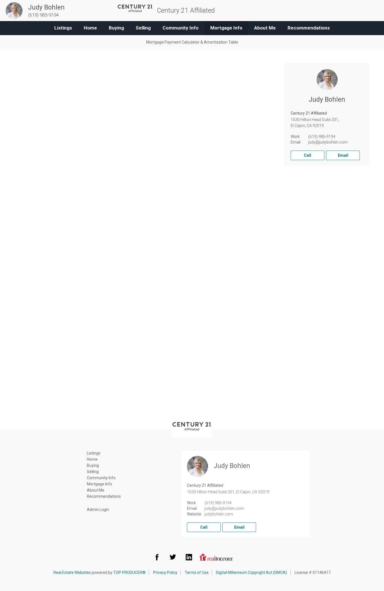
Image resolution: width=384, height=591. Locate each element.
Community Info (180, 28)
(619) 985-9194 (321, 136)
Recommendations (309, 28)
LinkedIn (189, 557)
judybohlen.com (218, 514)
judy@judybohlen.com (328, 142)
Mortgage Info (226, 28)
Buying (116, 28)
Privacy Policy (165, 572)
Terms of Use (197, 572)
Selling (143, 28)
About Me (265, 28)
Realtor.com (216, 557)
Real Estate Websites (72, 572)
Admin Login (98, 509)
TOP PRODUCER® (129, 572)
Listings (63, 28)
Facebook (156, 557)
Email (343, 155)
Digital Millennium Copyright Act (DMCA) (251, 572)
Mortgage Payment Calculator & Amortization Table (192, 42)
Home (90, 28)
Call (307, 155)
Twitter (173, 557)
